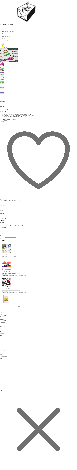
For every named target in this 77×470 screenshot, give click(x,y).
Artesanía (1, 333)
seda (4, 333)
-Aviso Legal (1, 351)
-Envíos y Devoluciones (2, 349)
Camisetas (3, 44)
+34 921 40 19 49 (3, 326)
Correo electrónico (2, 236)
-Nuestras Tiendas (2, 346)
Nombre (1, 235)
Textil (2, 41)
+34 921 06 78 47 (3, 322)
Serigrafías (3, 38)
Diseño (3, 43)
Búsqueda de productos (6, 31)
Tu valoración (1, 233)
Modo (0, 119)
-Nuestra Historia (2, 345)
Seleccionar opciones (6, 469)
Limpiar (15, 119)
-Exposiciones (1, 348)
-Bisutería (1, 337)
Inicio (0, 47)
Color (0, 118)
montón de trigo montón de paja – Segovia (6, 24)
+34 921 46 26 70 (3, 316)
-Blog (0, 347)
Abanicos (3, 45)
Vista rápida (25, 258)
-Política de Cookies (2, 352)
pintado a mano (3, 333)
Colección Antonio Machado (8, 40)
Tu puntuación (1, 227)
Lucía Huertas (20, 200)
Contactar (1, 329)
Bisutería (3, 39)
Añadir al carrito (2, 121)
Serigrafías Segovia (6, 257)
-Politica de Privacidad (2, 350)
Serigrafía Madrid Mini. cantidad (3, 120)
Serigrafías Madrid (7, 47)
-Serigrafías (1, 339)
